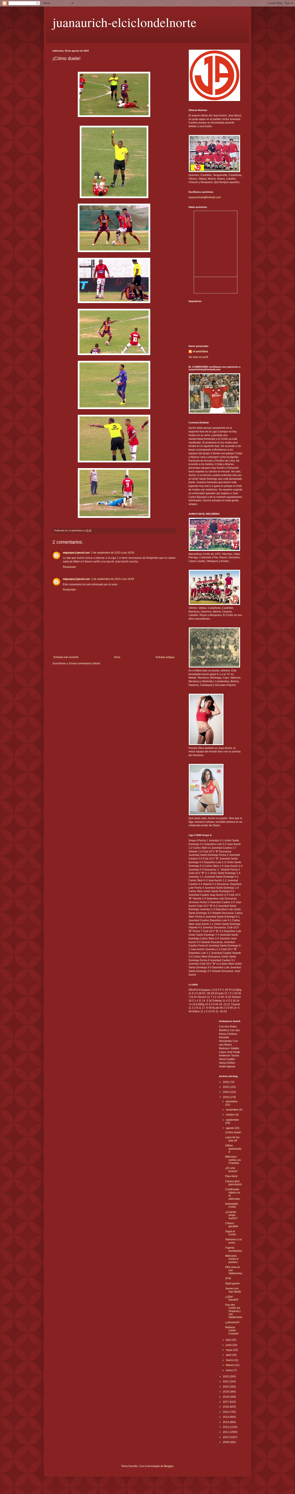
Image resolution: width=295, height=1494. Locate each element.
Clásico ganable (231, 1225)
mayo (229, 1350)
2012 (226, 1427)
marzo (230, 1360)
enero (229, 1370)
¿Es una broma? (231, 1169)
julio (229, 1339)
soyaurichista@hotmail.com (205, 197)
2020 (226, 1386)
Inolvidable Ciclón (231, 1205)
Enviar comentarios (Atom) (84, 663)
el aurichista (200, 351)
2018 (226, 1396)
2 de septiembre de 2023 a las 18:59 (112, 552)
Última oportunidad (233, 1148)
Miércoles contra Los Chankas (233, 1160)
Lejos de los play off (232, 1139)
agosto (230, 1128)
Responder (69, 566)
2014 (226, 1416)
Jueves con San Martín (233, 1290)
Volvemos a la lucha (233, 1241)
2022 (226, 1376)
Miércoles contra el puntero (232, 1259)
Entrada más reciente (66, 657)
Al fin (228, 1278)
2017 (226, 1401)
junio (229, 1345)
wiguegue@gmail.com (76, 552)
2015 (226, 1411)
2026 (226, 1082)
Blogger (168, 1466)
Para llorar (231, 1176)
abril (229, 1354)
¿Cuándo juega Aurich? (231, 1215)
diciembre (232, 1101)
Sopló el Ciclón (230, 1233)
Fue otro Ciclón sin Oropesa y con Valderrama (233, 1311)
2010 (226, 1437)
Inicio (117, 657)
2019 (226, 1391)
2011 (226, 1432)
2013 (226, 1422)
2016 (226, 1406)
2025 (226, 1087)
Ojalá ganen (232, 1283)
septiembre (232, 1119)
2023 (226, 1097)
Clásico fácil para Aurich (233, 1183)
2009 (226, 1442)
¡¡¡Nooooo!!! (232, 1322)
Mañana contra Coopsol (231, 1330)
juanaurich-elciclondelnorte (124, 22)
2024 (226, 1092)
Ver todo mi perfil (198, 357)
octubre (230, 1114)
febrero (230, 1365)
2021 (226, 1381)
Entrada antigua (165, 657)
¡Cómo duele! (233, 1132)
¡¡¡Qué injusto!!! (231, 1298)
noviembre (232, 1109)
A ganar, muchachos (233, 1249)
